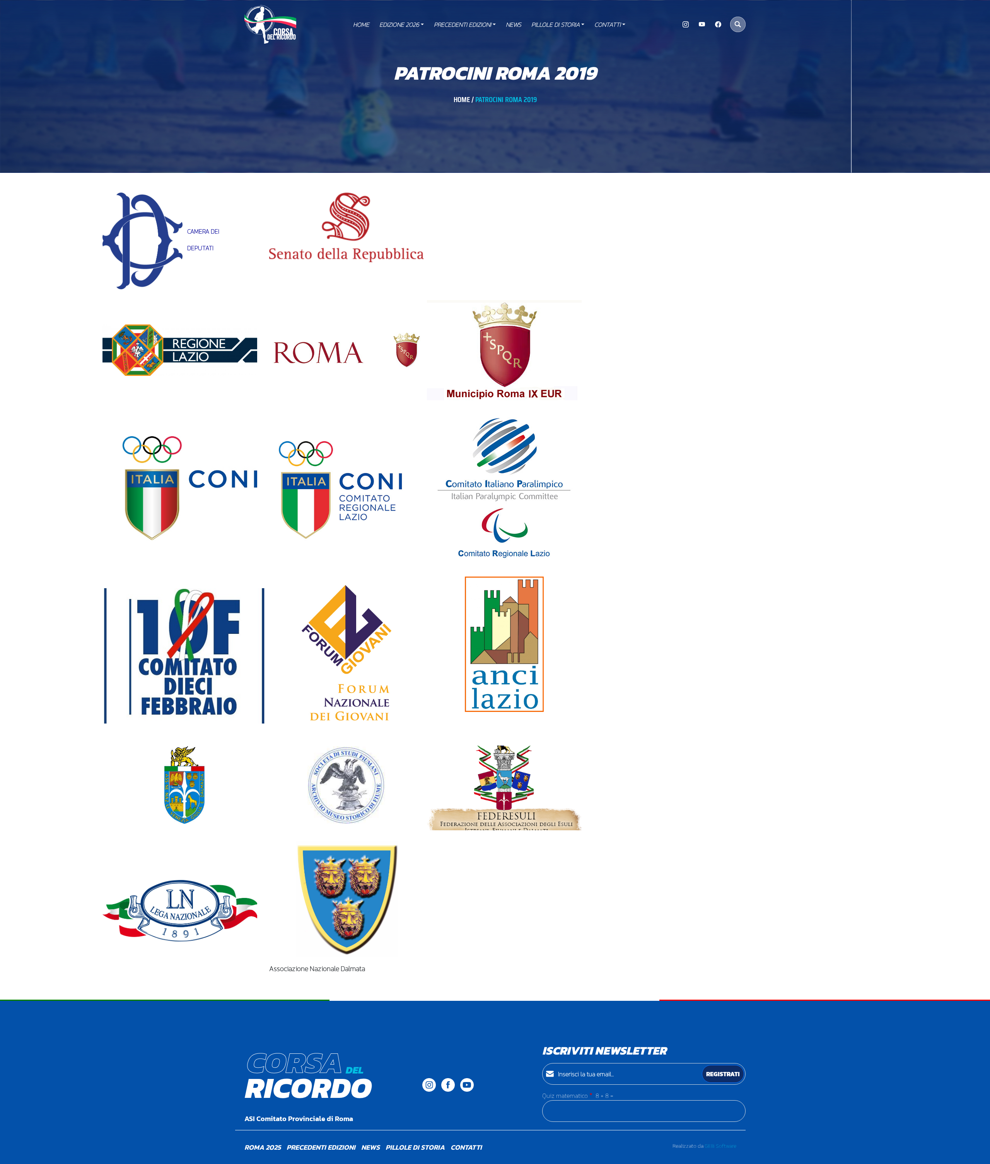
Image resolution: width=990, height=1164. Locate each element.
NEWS (513, 24)
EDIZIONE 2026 (399, 24)
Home (361, 24)
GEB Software (720, 1146)
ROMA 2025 (262, 1147)
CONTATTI (607, 24)
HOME (462, 99)
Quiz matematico (565, 1095)
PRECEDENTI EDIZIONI (462, 24)
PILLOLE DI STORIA (555, 24)
